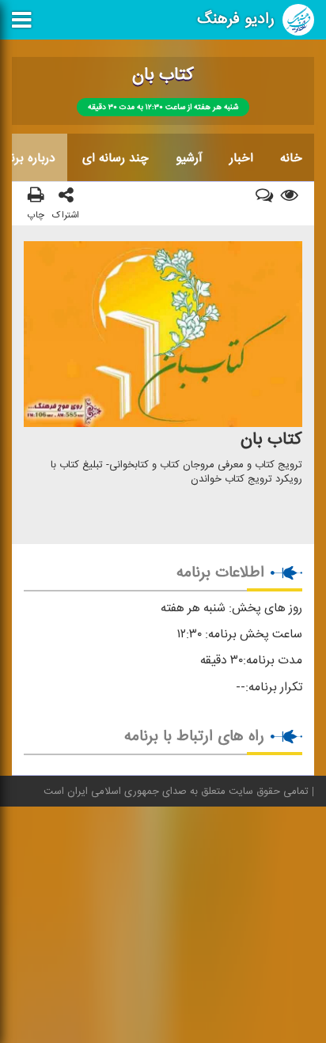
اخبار (241, 158)
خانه (291, 158)
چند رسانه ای (115, 158)
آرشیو (189, 158)
